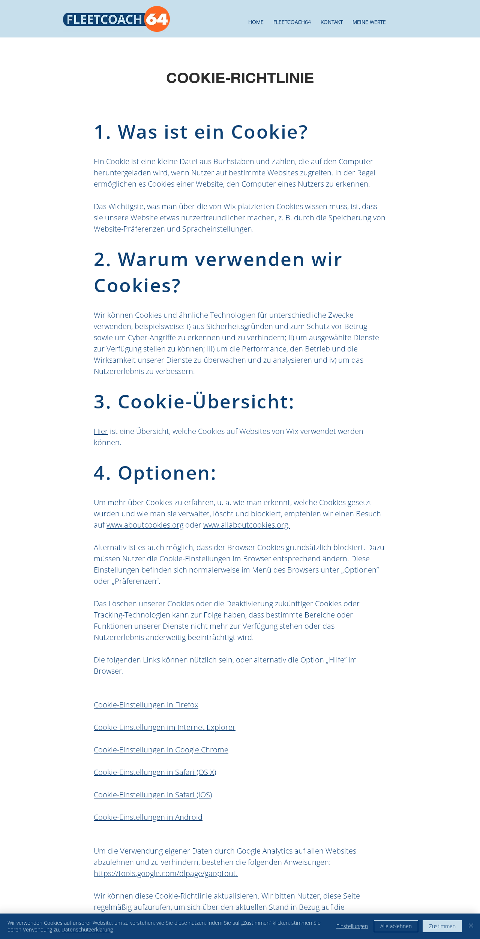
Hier (101, 431)
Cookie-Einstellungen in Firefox (146, 705)
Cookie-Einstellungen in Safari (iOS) (153, 794)
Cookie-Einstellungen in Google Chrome (161, 750)
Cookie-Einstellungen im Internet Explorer (165, 727)
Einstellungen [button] (352, 926)
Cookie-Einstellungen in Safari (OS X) (155, 772)
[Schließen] (471, 926)
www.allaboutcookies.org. (246, 525)
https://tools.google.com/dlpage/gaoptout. (166, 873)
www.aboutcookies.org (144, 525)
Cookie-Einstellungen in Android (148, 817)
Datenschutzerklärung (87, 929)
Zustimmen (442, 926)
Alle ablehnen (396, 926)
